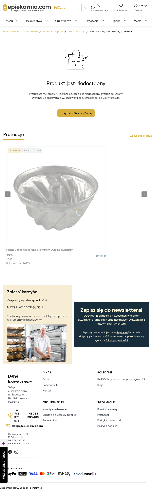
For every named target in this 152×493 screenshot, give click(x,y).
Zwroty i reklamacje (55, 409)
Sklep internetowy (19, 487)
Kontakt (47, 390)
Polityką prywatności (116, 340)
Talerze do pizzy (76, 31)
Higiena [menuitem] (116, 21)
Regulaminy (50, 420)
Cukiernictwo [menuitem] (63, 21)
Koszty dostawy (107, 409)
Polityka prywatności (110, 420)
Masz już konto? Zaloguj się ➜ (25, 307)
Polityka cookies (107, 426)
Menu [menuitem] (9, 21)
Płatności (103, 415)
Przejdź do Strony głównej (76, 113)
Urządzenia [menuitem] (91, 21)
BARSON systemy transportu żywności (121, 379)
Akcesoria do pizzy (52, 31)
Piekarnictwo (31, 31)
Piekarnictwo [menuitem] (34, 21)
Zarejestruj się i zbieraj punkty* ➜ (27, 300)
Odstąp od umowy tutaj (58, 415)
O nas (46, 379)
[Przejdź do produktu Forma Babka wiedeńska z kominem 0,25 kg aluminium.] (56, 196)
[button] (93, 7)
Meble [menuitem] (137, 21)
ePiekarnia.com (11, 31)
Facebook (49, 385)
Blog (100, 385)
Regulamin (122, 332)
